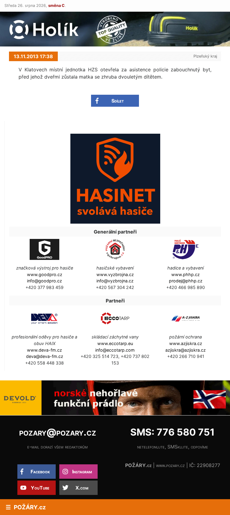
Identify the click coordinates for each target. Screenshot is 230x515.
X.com (81, 488)
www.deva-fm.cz (44, 350)
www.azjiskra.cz (185, 343)
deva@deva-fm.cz (44, 356)
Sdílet (117, 101)
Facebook (40, 472)
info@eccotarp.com (115, 350)
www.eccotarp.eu (115, 343)
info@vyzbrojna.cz (115, 280)
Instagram (82, 472)
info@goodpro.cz (44, 280)
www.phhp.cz (185, 274)
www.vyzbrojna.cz (115, 274)
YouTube (40, 488)
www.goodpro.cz (44, 274)
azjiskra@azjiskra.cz (185, 350)
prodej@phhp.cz (185, 280)
